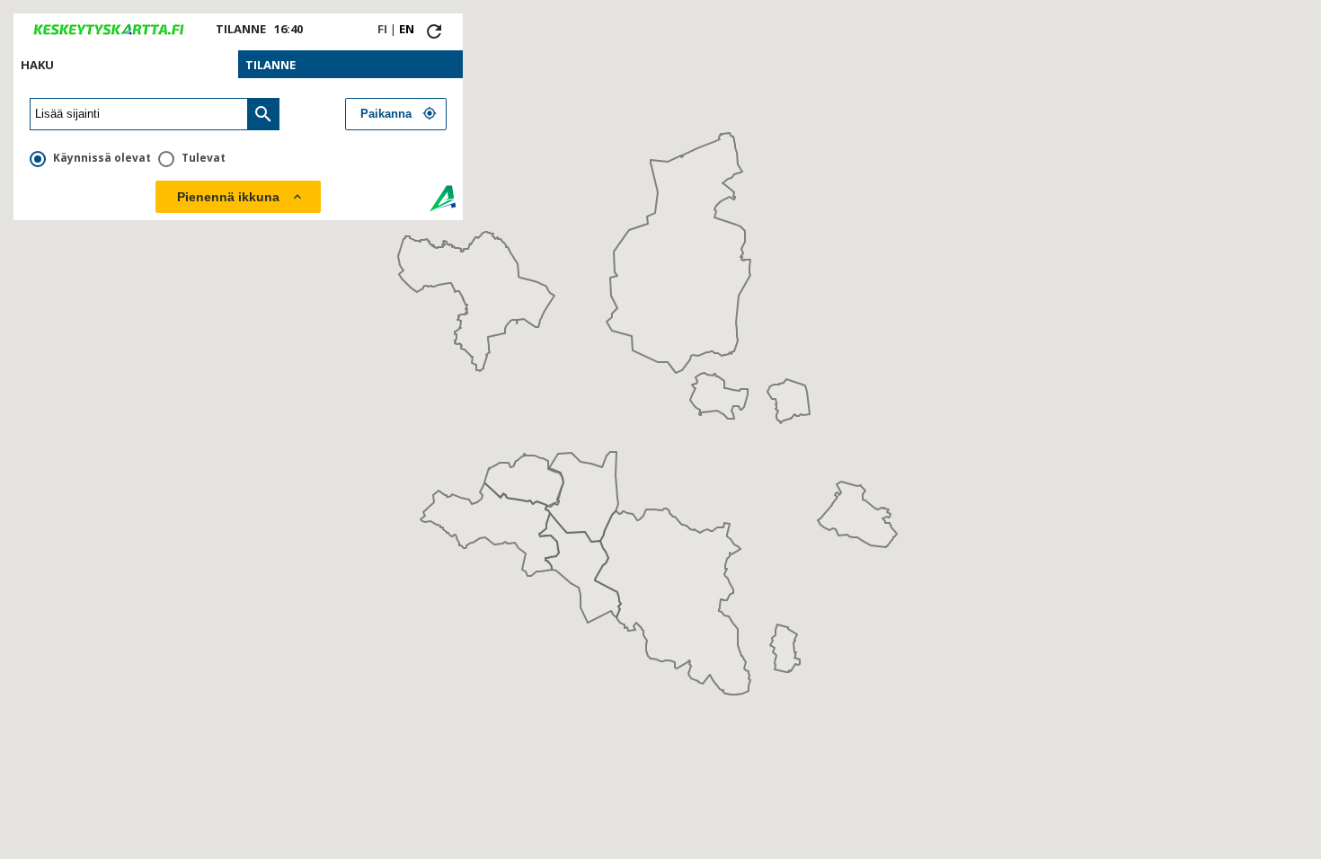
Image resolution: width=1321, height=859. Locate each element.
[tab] (125, 64)
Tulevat (204, 157)
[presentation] (125, 64)
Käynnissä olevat (102, 157)
